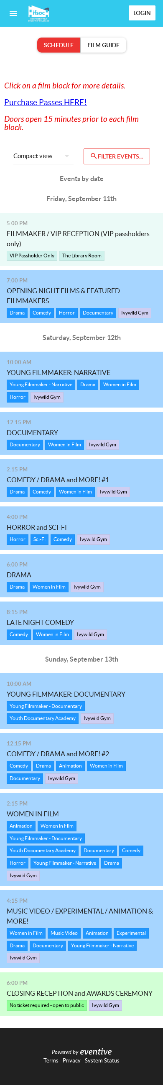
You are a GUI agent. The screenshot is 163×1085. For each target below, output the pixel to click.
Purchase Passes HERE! (45, 102)
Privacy (72, 1060)
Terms (51, 1060)
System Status (102, 1060)
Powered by (65, 1052)
